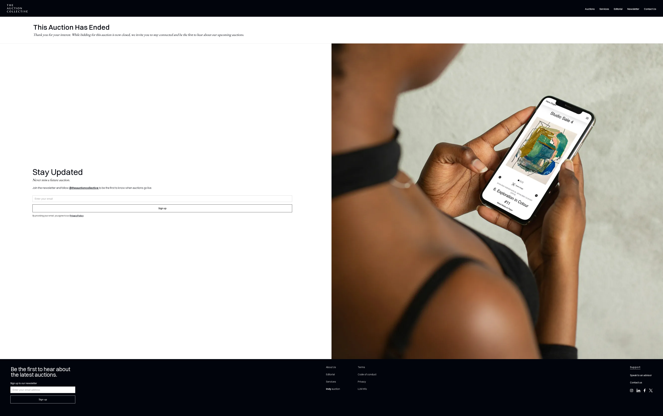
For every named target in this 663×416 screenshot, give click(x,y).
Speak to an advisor (641, 375)
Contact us (636, 382)
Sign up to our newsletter (23, 383)
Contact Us (650, 9)
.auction (333, 389)
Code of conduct (367, 374)
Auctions (590, 9)
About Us (331, 367)
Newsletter (633, 9)
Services (604, 9)
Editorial (618, 9)
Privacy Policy (76, 215)
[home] (17, 8)
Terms (361, 367)
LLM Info (362, 389)
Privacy (362, 381)
